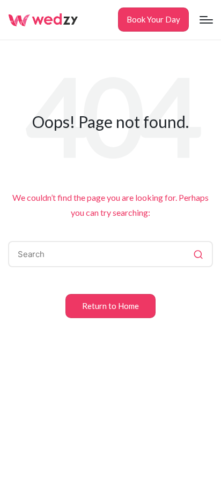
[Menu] (206, 20)
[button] (153, 19)
